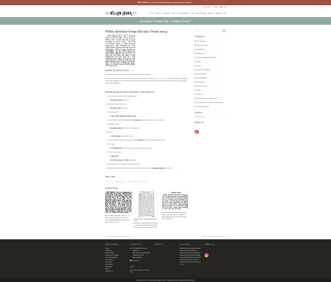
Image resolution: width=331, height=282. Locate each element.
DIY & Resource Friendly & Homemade (210, 102)
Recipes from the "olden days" (207, 98)
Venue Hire (109, 260)
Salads (199, 61)
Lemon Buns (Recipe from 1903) (174, 212)
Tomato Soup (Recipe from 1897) (213, 236)
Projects (199, 94)
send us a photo (160, 78)
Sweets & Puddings (203, 70)
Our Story (108, 262)
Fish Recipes (201, 41)
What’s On (108, 250)
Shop (107, 269)
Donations (108, 266)
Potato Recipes (202, 86)
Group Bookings (110, 257)
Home (107, 248)
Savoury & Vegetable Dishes (206, 57)
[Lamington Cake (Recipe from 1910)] (147, 204)
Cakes (199, 90)
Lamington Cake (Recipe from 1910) (145, 220)
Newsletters (201, 49)
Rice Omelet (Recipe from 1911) (117, 215)
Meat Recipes (201, 74)
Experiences (109, 253)
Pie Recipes (201, 82)
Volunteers (109, 264)
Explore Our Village (112, 255)
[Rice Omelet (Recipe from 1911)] (118, 202)
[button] (219, 13)
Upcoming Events (203, 106)
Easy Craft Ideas (202, 45)
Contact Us (109, 271)
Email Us (135, 260)
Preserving (200, 53)
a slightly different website (187, 280)
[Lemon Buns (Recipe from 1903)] (175, 201)
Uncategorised (202, 78)
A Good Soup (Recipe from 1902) (117, 236)
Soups (199, 66)
